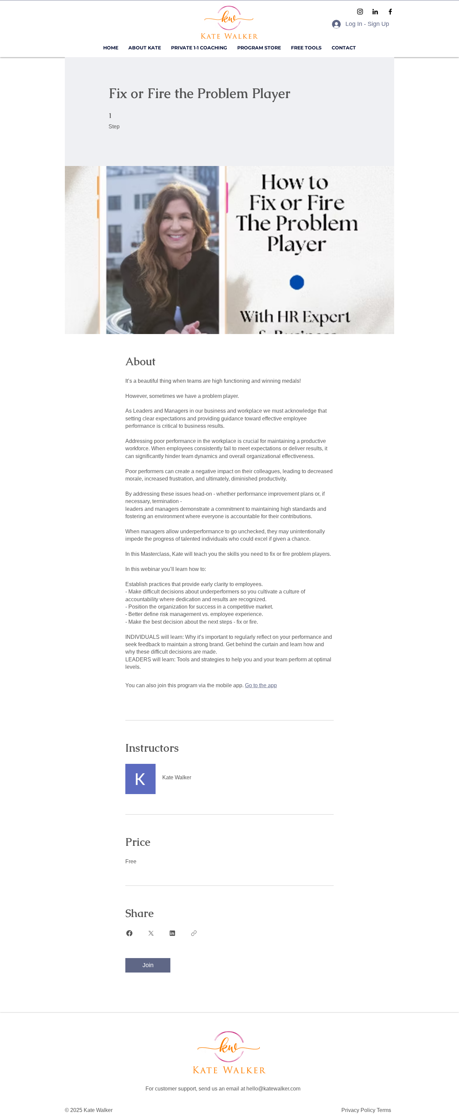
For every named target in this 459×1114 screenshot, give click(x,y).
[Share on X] (151, 933)
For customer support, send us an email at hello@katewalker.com (222, 1088)
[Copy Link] (194, 933)
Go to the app (261, 685)
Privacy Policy (359, 1110)
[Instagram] (360, 11)
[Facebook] (390, 11)
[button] (306, 48)
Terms (384, 1110)
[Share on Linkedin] (172, 933)
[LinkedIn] (375, 11)
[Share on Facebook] (129, 933)
